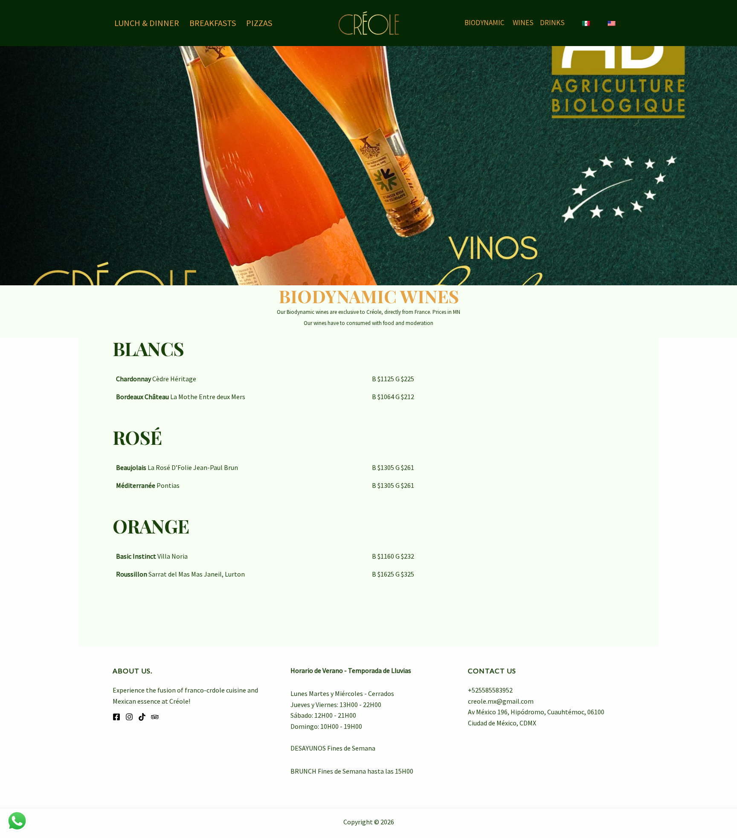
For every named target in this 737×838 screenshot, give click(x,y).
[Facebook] (116, 717)
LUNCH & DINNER (146, 22)
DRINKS (552, 22)
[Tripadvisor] (155, 717)
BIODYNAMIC (484, 22)
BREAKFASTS (212, 22)
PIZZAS (259, 22)
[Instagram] (129, 717)
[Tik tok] (142, 717)
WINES (523, 22)
